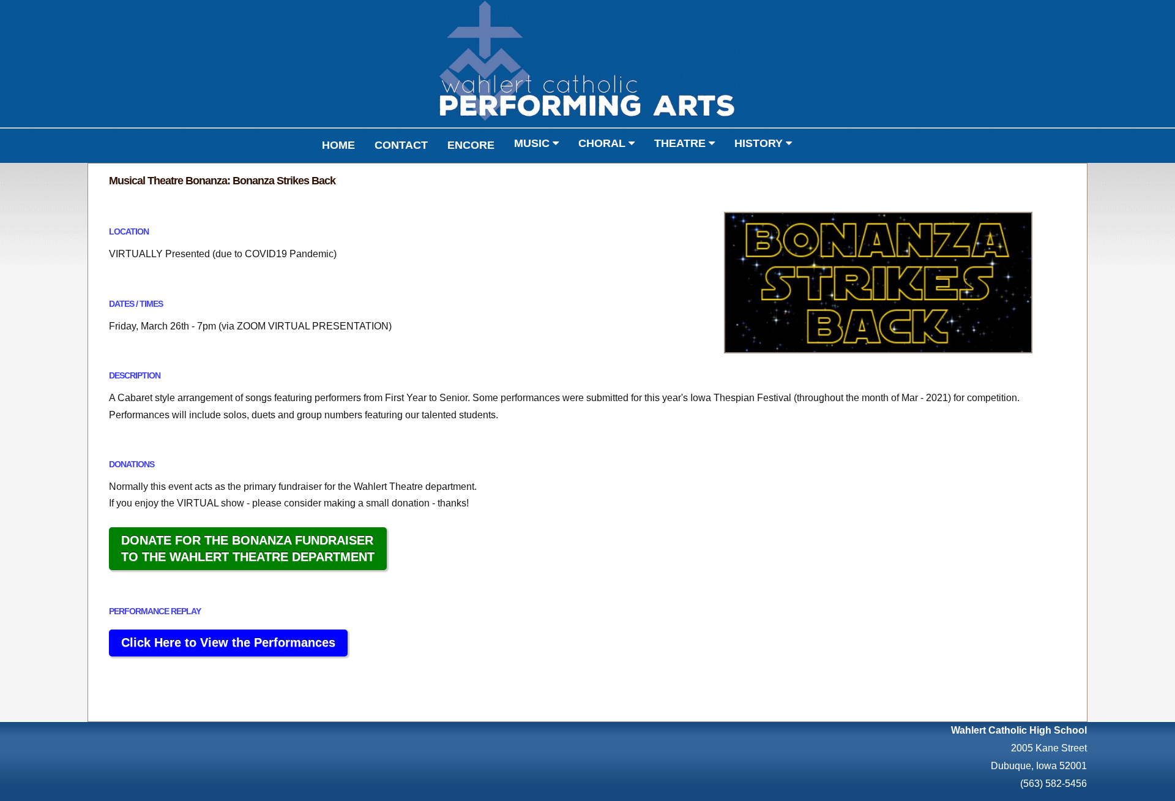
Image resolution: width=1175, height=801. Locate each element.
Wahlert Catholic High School (1019, 730)
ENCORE (470, 145)
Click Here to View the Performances (228, 642)
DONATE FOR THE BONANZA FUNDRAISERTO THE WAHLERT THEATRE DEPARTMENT (248, 548)
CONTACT (401, 145)
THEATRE (681, 143)
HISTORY (760, 143)
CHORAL (603, 143)
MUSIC (533, 143)
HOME (338, 145)
